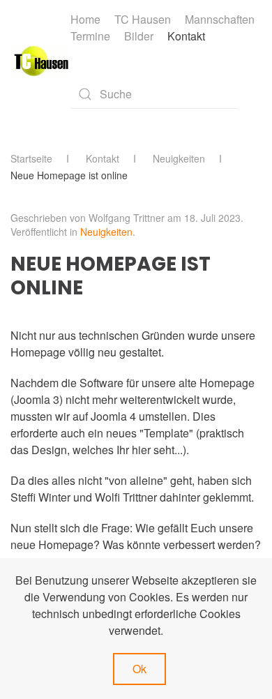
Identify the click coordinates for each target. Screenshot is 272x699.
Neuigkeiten (106, 232)
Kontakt (186, 36)
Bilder (138, 36)
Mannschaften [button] (220, 19)
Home (85, 19)
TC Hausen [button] (142, 19)
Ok (139, 669)
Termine (90, 36)
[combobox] (154, 94)
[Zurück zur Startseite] (40, 61)
